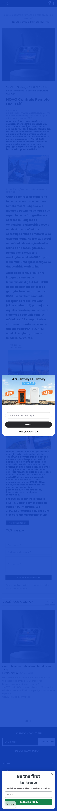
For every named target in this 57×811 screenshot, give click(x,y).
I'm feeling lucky (28, 802)
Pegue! (28, 424)
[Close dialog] (52, 774)
